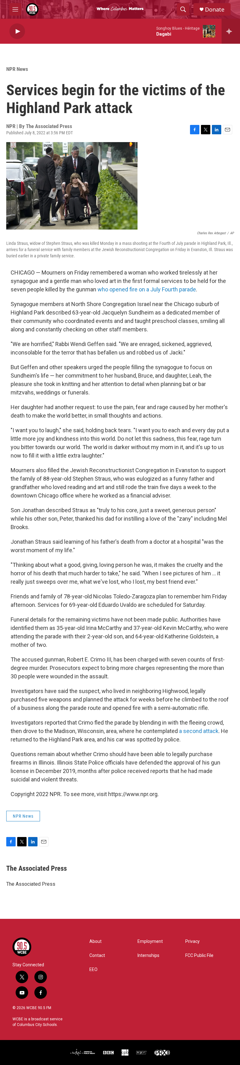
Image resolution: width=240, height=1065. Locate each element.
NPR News (17, 69)
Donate (214, 9)
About (95, 941)
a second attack (198, 731)
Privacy (192, 941)
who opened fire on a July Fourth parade (147, 289)
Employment (150, 941)
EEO (93, 969)
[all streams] (231, 31)
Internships (148, 955)
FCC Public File (199, 955)
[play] (17, 31)
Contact (97, 955)
